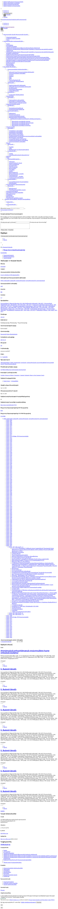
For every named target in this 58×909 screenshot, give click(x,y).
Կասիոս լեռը (15, 588)
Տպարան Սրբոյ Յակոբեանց (9, 334)
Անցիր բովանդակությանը (11, 4)
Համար (11, 76)
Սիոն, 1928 (9, 439)
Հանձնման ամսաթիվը (16, 132)
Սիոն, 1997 (9, 532)
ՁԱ (1, 292)
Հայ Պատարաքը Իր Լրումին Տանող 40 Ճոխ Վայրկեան (28, 573)
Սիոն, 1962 (9, 484)
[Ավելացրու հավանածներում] (1, 662)
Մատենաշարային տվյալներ (14, 192)
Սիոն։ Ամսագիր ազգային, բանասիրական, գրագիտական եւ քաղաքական (23, 280)
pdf (1, 345)
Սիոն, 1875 (9, 432)
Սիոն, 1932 (9, 444)
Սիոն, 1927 (9, 437)
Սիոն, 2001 (9, 537)
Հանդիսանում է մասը (15, 163)
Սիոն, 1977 (9, 505)
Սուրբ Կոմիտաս (17, 569)
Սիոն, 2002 (9, 538)
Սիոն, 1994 (9, 528)
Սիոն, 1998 (9, 533)
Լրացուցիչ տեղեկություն (16, 81)
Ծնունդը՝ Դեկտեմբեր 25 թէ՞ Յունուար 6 (23, 575)
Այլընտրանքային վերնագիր (17, 85)
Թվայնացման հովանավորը (17, 117)
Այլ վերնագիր (13, 88)
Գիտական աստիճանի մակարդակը (22, 122)
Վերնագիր (10, 82)
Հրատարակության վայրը (16, 116)
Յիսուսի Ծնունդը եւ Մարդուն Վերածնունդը (25, 556)
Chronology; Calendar (19, 375)
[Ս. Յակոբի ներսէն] (6, 247)
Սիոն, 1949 (9, 467)
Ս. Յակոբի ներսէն (17, 605)
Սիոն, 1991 (9, 524)
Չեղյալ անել (4, 229)
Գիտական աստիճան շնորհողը (21, 125)
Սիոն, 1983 (9, 513)
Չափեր (11, 147)
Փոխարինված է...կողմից (16, 173)
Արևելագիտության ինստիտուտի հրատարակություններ (23, 56)
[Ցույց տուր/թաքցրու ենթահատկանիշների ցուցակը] (6, 92)
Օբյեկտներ (9, 202)
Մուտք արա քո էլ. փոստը (8, 222)
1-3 (1, 297)
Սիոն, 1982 (9, 511)
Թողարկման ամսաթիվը (16, 134)
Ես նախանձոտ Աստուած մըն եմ (21, 557)
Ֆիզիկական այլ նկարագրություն (19, 149)
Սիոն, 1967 (9, 491)
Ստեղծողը (10, 92)
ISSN (10, 77)
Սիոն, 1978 (9, 506)
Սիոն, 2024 (9, 634)
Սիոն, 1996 (9, 530)
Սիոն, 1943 (9, 459)
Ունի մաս (12, 161)
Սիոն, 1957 (9, 478)
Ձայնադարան (10, 62)
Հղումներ (12, 169)
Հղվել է (11, 171)
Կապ (7, 39)
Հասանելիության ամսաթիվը (17, 139)
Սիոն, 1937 (9, 451)
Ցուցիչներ (6, 66)
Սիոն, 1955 (9, 475)
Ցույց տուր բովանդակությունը (14, 250)
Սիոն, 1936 (9, 449)
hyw (6, 10)
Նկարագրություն (11, 37)
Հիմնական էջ (5, 844)
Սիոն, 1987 (9, 518)
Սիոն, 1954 (9, 474)
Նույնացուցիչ (11, 151)
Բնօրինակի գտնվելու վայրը (17, 189)
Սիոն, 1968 (9, 493)
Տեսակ (8, 143)
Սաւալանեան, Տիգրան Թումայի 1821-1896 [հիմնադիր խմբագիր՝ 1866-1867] (22, 303)
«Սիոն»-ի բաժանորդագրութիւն (21, 611)
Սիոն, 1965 (9, 489)
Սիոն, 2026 (9, 637)
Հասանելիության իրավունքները (18, 181)
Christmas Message (16, 553)
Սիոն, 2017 (9, 625)
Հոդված (3, 266)
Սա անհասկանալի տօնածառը (21, 571)
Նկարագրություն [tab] (8, 255)
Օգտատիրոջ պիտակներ (16, 100)
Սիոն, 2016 (9, 623)
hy (1, 357)
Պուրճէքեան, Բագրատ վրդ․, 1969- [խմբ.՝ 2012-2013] (21, 310)
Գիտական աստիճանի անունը (21, 121)
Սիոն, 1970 (9, 495)
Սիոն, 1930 (9, 441)
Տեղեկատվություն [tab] (8, 256)
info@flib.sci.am (4, 833)
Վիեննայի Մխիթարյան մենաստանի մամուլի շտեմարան (23, 48)
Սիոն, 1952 (9, 471)
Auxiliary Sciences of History (7, 375)
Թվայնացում (13, 188)
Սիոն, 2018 (9, 626)
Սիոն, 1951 (9, 470)
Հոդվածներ (9, 45)
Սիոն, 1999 (9, 534)
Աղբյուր (8, 156)
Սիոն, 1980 (9, 509)
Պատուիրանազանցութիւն (20, 555)
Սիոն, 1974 (9, 501)
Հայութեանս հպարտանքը (20, 582)
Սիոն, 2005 (9, 543)
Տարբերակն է (13, 165)
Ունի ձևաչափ (13, 167)
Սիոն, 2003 (9, 540)
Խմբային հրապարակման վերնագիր (20, 86)
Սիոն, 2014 (9, 621)
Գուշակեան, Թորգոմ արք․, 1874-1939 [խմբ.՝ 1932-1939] (38, 307)
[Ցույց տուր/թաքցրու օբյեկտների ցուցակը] (23, 41)
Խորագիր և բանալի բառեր (17, 101)
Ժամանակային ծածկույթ (16, 109)
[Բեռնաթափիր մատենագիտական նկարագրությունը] (2, 662)
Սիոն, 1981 (9, 510)
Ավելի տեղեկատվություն (28, 902)
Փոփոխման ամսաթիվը (16, 137)
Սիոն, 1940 (9, 455)
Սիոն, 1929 (9, 440)
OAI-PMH (3, 416)
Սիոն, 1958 (9, 479)
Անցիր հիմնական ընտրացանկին (13, 1)
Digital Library (6, 381)
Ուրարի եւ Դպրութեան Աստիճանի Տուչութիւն (25, 600)
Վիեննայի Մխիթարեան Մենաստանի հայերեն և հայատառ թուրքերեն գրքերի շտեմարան (30, 855)
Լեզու (7, 157)
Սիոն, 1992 (9, 525)
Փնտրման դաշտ (5, 208)
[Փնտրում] (24, 208)
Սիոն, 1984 (9, 514)
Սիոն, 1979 (9, 507)
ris (3, 238)
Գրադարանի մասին (9, 34)
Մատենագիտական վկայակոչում (19, 155)
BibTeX (5, 240)
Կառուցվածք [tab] (7, 258)
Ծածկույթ (10, 105)
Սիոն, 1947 (9, 464)
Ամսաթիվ (10, 128)
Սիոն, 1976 (9, 503)
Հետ (2, 30)
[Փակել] (1, 211)
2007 (2, 286)
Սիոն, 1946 (9, 463)
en (8, 10)
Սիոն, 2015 (9, 622)
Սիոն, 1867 (9, 421)
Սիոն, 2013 (9, 619)
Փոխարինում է (13, 172)
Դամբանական (16, 607)
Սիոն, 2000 (9, 536)
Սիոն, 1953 (9, 472)
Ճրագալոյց (15, 568)
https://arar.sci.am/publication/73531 (9, 405)
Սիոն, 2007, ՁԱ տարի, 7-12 (16, 614)
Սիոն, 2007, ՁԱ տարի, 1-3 (16, 547)
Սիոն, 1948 (9, 466)
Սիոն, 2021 (9, 630)
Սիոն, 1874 (9, 430)
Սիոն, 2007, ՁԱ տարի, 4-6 (16, 613)
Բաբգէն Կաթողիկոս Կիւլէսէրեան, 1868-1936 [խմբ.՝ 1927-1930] (30, 306)
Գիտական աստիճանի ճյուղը (20, 124)
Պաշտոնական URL (15, 80)
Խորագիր (10, 97)
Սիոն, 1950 (9, 468)
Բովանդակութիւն (17, 609)
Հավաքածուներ (8, 41)
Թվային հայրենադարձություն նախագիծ (18, 61)
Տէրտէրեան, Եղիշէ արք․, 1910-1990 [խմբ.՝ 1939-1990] (15, 308)
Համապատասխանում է (16, 177)
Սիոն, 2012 (9, 618)
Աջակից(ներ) (10, 96)
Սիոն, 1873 (9, 429)
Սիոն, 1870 (9, 425)
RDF (2, 410)
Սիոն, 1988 (9, 520)
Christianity (27, 375)
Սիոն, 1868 (9, 422)
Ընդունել (39, 902)
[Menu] (1, 8)
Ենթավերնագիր (14, 90)
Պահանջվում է (13, 175)
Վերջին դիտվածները (11, 199)
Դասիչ (11, 153)
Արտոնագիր (12, 183)
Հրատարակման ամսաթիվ (17, 141)
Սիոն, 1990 (9, 522)
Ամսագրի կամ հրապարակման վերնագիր (21, 72)
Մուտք (5, 17)
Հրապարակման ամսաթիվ (17, 73)
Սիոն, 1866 (9, 420)
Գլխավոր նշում (10, 194)
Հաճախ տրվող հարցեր (13, 38)
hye (4, 10)
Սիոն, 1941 (9, 456)
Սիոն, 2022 (9, 632)
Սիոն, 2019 (9, 627)
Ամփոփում (12, 113)
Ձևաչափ (10, 144)
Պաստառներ (10, 65)
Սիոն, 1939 (9, 453)
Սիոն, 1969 (9, 494)
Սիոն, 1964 (9, 487)
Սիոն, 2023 (9, 633)
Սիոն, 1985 (9, 516)
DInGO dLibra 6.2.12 (15, 899)
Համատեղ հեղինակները (16, 94)
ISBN (10, 78)
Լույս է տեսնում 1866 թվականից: (10, 275)
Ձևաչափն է (12, 168)
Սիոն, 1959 (9, 480)
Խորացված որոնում (7, 209)
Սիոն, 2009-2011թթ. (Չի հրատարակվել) (17, 617)
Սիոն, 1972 (9, 498)
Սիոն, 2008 (9, 615)
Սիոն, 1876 (9, 433)
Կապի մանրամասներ (10, 884)
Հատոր (11, 74)
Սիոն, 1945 (9, 462)
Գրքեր (8, 43)
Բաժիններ (9, 195)
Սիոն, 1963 (9, 486)
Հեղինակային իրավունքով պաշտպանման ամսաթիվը (25, 136)
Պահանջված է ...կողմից (16, 176)
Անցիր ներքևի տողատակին (11, 5)
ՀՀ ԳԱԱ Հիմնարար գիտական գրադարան (13, 369)
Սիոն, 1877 (9, 435)
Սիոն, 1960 (9, 482)
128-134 (2, 317)
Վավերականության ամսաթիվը (18, 140)
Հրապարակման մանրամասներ (17, 69)
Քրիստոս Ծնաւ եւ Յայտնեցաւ (21, 561)
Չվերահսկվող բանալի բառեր (18, 102)
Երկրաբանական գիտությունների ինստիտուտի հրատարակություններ (27, 57)
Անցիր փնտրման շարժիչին (11, 3)
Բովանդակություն (14, 114)
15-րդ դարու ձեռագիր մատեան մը (22, 580)
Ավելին (3, 811)
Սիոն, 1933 (9, 445)
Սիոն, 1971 (9, 497)
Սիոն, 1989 (9, 521)
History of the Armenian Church (37, 375)
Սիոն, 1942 (9, 457)
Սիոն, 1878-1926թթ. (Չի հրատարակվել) (17, 436)
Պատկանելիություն (13, 159)
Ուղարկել (10, 229)
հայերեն (5, 357)
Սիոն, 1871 (9, 426)
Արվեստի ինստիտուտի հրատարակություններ (20, 54)
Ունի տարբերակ (14, 164)
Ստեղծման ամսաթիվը (16, 130)
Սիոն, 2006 (9, 544)
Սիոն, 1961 (9, 483)
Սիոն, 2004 (9, 541)
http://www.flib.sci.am (5, 839)
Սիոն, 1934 (9, 447)
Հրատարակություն (12, 191)
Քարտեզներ (10, 64)
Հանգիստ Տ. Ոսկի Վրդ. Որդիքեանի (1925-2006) (25, 606)
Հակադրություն (8, 13)
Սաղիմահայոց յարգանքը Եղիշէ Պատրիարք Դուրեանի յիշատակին (32, 572)
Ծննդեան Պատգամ (18, 552)
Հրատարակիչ (10, 126)
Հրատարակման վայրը (13, 104)
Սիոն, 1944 (9, 460)
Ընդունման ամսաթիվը (16, 133)
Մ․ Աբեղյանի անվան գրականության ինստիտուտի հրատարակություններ (28, 58)
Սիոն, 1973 (9, 499)
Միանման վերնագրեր (15, 89)
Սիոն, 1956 (9, 476)
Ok (1, 905)
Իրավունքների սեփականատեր (15, 184)
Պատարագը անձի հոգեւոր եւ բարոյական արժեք (26, 587)
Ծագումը (10, 185)
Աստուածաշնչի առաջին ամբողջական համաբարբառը (28, 583)
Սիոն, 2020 (9, 629)
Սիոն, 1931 (9, 443)
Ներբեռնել (4, 252)
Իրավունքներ (11, 179)
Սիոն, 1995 (9, 529)
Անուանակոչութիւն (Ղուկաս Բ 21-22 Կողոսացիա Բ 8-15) (28, 560)
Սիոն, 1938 (9, 452)
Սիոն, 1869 (9, 424)
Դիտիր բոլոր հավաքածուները (12, 862)
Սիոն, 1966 (9, 490)
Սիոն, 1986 (9, 517)
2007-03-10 (3, 339)
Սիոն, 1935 (9, 448)
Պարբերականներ (11, 46)
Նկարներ (14, 610)
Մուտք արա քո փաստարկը (38, 222)
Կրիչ (10, 148)
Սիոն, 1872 (9, 428)
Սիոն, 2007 (9, 545)
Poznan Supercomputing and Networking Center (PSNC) (42, 899)
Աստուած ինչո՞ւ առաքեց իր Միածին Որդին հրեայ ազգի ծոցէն (30, 559)
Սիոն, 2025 (9, 636)
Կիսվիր (8, 14)
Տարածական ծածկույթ (16, 108)
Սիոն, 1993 (9, 526)
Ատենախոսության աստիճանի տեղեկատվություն (25, 118)
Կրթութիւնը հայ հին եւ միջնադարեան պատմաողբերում (29, 579)
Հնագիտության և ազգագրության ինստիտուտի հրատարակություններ (27, 60)
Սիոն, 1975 (9, 502)
